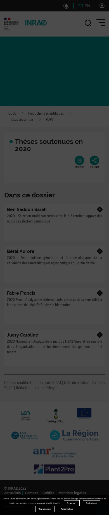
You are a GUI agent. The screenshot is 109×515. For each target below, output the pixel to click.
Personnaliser (67, 509)
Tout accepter (45, 509)
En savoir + (72, 503)
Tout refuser (91, 503)
